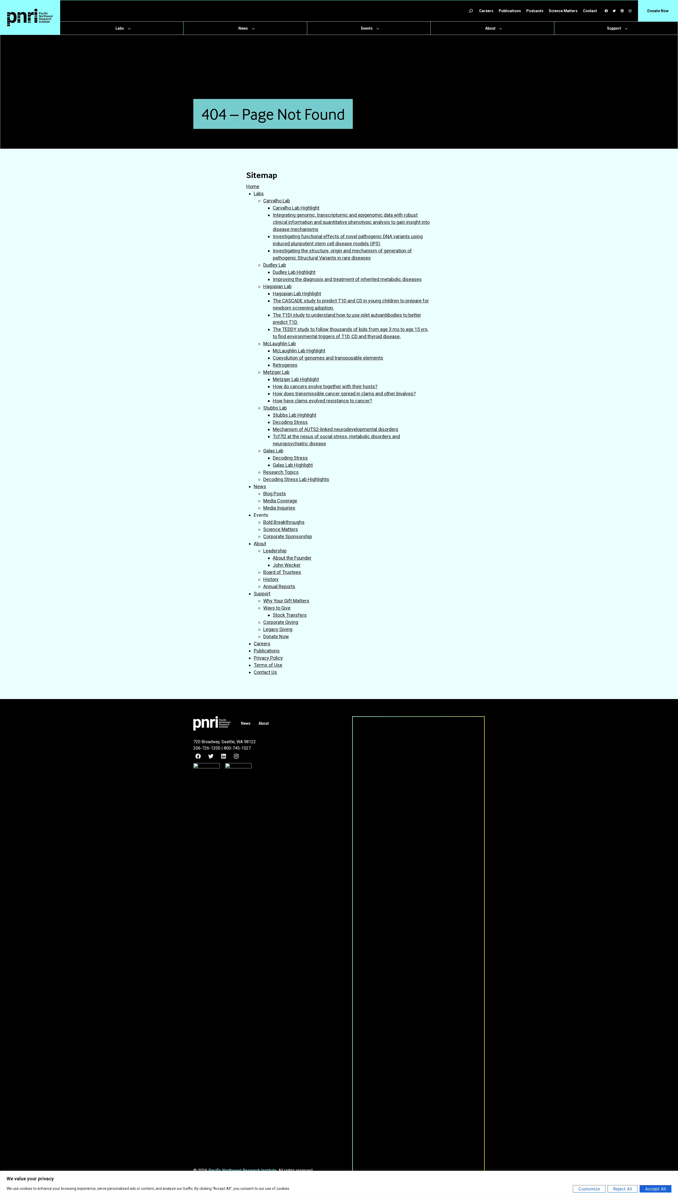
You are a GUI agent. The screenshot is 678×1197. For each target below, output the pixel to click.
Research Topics (281, 472)
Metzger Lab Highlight (296, 379)
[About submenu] (500, 28)
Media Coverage (280, 501)
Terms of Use (268, 665)
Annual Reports (279, 586)
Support (262, 593)
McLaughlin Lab (279, 343)
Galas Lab (273, 451)
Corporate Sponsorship (287, 536)
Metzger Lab (276, 372)
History (271, 579)
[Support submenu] (626, 28)
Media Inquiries (279, 508)
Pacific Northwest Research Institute (242, 1170)
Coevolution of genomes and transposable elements (328, 358)
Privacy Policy (268, 658)
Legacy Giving (277, 629)
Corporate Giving (280, 622)
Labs (259, 193)
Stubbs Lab (275, 408)
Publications (267, 651)
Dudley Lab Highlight (294, 272)
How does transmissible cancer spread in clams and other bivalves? (344, 393)
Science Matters (280, 529)
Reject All (622, 1188)
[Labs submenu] (129, 28)
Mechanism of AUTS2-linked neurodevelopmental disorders (335, 429)
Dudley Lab (274, 265)
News (260, 486)
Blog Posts (274, 493)
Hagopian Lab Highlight (297, 293)
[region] (339, 1184)
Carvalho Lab (276, 200)
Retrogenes (285, 365)
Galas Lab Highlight (293, 465)
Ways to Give (277, 608)
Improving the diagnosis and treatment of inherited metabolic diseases (347, 279)
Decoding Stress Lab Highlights (296, 479)
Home (252, 186)
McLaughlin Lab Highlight (299, 350)
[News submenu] (253, 28)
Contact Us (265, 672)
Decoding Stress (290, 422)
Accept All (655, 1188)
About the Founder (292, 558)
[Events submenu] (377, 28)
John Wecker (287, 565)
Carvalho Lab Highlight (296, 208)
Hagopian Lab (277, 286)
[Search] (471, 11)
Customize (589, 1188)
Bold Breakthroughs (284, 522)
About (260, 543)
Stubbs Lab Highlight (294, 415)
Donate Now (276, 636)
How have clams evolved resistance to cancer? (322, 400)
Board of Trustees (282, 572)
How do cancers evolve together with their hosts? (325, 386)
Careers (262, 643)
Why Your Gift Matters (286, 601)
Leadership (275, 551)
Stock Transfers (290, 615)
